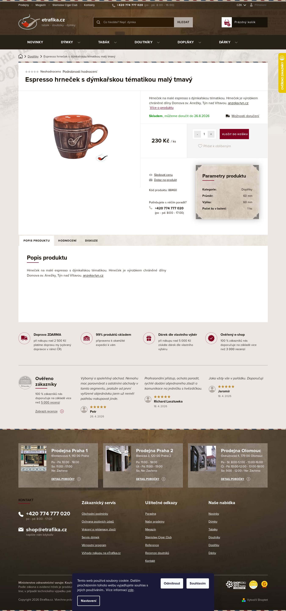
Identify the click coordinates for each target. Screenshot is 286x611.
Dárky (212, 553)
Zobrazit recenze (46, 411)
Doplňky (247, 189)
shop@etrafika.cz (46, 530)
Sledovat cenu (163, 175)
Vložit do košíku (235, 134)
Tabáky (213, 529)
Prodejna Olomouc (241, 450)
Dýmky (213, 521)
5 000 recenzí (50, 402)
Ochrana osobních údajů (98, 521)
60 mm (247, 196)
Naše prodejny (154, 521)
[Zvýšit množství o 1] (211, 134)
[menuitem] (35, 42)
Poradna (150, 514)
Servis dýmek (90, 537)
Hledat (183, 22)
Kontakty (89, 5)
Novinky (214, 514)
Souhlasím (198, 583)
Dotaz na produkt (165, 180)
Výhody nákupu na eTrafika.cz (101, 553)
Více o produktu (162, 108)
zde (131, 590)
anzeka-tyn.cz (238, 103)
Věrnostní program (94, 545)
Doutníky (214, 537)
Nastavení (88, 601)
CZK (240, 5)
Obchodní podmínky (95, 514)
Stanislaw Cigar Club (65, 5)
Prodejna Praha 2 (154, 450)
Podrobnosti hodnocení (80, 72)
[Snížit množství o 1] (197, 134)
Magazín (41, 5)
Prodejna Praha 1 (69, 450)
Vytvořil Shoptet (257, 600)
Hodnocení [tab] (67, 240)
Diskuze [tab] (91, 240)
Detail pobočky (63, 479)
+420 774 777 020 (169, 208)
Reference (152, 545)
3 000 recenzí (235, 349)
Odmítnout (172, 583)
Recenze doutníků (157, 553)
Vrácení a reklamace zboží (99, 529)
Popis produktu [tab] (36, 240)
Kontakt (150, 561)
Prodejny (23, 5)
